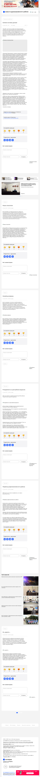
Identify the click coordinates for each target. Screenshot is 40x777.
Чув (35, 12)
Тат (32, 12)
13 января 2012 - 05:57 (6, 25)
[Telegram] (10, 140)
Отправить (23, 156)
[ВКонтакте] (5, 140)
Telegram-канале (7, 112)
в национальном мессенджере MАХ (11, 118)
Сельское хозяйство (8, 19)
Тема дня (5, 386)
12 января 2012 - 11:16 (6, 298)
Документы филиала (26, 725)
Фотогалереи (12, 725)
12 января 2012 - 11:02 (6, 392)
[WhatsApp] (13, 140)
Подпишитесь (30, 773)
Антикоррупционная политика (8, 772)
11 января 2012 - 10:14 (6, 634)
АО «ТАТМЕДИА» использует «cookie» (10, 772)
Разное (5, 202)
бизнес (5, 363)
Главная (6, 725)
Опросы (18, 725)
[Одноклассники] (7, 140)
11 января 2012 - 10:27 (6, 489)
